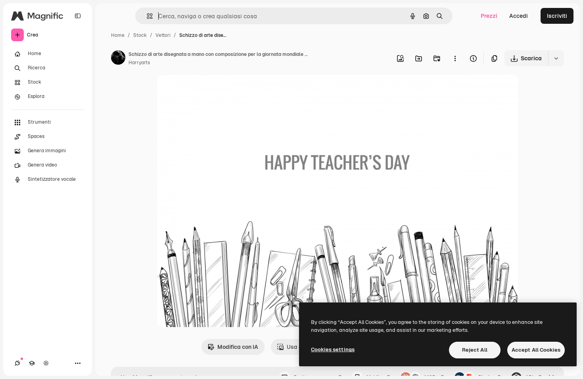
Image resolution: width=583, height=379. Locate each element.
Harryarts (139, 62)
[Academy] (31, 363)
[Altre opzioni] (455, 58)
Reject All (474, 349)
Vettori (163, 35)
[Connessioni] (17, 363)
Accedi (518, 15)
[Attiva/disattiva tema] (46, 363)
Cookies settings (333, 349)
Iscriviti (557, 15)
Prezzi (489, 15)
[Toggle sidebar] (77, 16)
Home (118, 35)
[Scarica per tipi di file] (556, 58)
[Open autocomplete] (146, 16)
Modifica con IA (237, 346)
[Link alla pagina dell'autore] (118, 58)
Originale (209, 90)
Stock (140, 35)
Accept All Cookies (536, 349)
